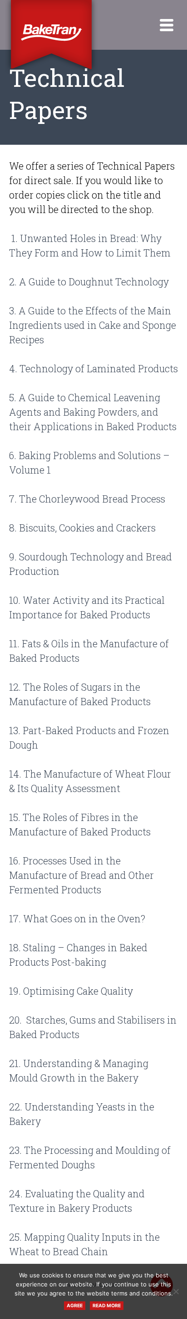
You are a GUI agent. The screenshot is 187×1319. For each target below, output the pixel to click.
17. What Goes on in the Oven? (77, 918)
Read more (107, 1306)
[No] (175, 1291)
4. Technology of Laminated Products (93, 368)
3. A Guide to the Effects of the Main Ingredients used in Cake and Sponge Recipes (92, 325)
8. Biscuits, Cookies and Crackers (82, 528)
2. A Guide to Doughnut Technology (89, 281)
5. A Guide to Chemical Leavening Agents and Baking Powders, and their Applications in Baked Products (93, 412)
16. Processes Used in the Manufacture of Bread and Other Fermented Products (81, 875)
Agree (75, 1306)
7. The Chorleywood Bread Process (87, 499)
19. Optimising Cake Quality (71, 991)
